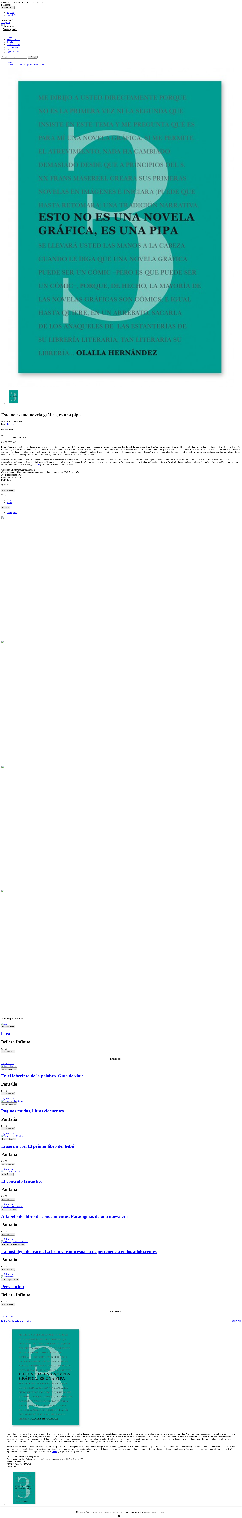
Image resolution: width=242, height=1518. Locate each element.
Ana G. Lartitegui (9, 1104)
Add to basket (8, 490)
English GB (12, 15)
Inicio (9, 37)
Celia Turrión (7, 1174)
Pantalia (10, 424)
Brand (4, 424)
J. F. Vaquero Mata (10, 1279)
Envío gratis (10, 29)
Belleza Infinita (13, 39)
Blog (9, 49)
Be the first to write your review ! (16, 1321)
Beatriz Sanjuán (8, 1139)
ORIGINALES (13, 44)
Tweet (9, 502)
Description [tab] (12, 512)
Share (9, 500)
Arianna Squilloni (9, 1069)
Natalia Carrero (8, 1027)
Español (10, 12)
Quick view (7, 1063)
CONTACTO (13, 52)
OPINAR (236, 1321)
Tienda (10, 42)
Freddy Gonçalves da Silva (13, 1244)
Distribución (12, 47)
